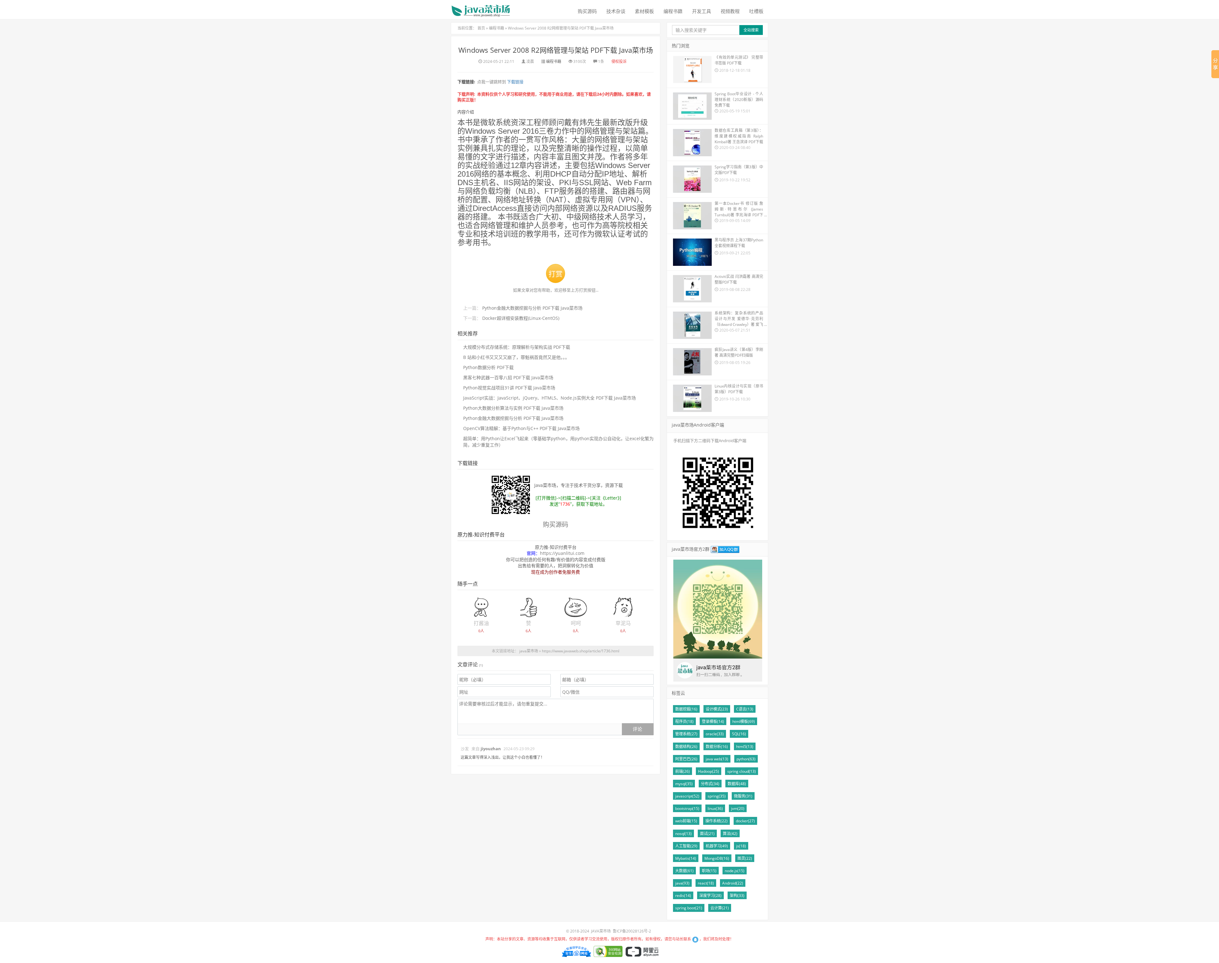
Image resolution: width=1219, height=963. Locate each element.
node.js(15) (734, 870)
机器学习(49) (717, 846)
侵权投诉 (619, 61)
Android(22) (732, 883)
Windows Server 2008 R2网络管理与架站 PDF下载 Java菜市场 (561, 28)
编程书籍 (673, 11)
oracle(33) (715, 734)
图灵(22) (744, 858)
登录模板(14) (713, 721)
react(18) (706, 883)
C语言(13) (744, 709)
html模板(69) (743, 721)
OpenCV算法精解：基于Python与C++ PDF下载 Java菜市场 (521, 428)
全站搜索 (751, 30)
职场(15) (709, 870)
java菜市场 (528, 651)
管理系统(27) (686, 734)
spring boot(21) (688, 908)
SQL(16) (739, 734)
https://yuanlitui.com (562, 553)
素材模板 (644, 11)
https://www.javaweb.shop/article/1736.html (580, 651)
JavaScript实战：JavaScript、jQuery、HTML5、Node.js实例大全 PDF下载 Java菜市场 (549, 398)
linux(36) (715, 808)
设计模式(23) (717, 709)
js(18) (741, 846)
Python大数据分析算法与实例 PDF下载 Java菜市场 (513, 408)
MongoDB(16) (716, 858)
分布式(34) (710, 783)
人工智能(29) (686, 846)
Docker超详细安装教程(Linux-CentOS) (520, 318)
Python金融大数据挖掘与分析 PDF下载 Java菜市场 (532, 308)
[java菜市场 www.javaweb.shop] (480, 8)
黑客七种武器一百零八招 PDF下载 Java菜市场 (508, 377)
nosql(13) (683, 833)
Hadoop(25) (708, 771)
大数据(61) (684, 870)
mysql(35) (684, 783)
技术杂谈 (615, 11)
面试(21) (707, 833)
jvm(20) (737, 808)
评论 (637, 729)
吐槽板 (756, 11)
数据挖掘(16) (686, 709)
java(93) (682, 883)
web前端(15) (686, 821)
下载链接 (514, 81)
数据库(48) (737, 783)
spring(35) (717, 796)
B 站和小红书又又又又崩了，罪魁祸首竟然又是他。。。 (516, 357)
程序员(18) (684, 721)
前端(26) (682, 771)
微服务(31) (743, 796)
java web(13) (717, 759)
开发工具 (701, 11)
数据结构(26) (686, 746)
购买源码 (587, 11)
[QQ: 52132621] (695, 939)
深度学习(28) (710, 895)
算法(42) (730, 833)
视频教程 (730, 11)
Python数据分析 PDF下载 (488, 367)
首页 (481, 28)
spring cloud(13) (741, 771)
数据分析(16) (717, 746)
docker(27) (745, 821)
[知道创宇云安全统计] (575, 950)
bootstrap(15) (687, 808)
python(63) (746, 759)
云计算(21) (719, 908)
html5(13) (744, 746)
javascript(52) (687, 796)
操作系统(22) (716, 821)
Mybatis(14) (685, 858)
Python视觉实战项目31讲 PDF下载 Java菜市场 (509, 388)
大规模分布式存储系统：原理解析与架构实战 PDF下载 (516, 347)
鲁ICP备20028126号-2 (632, 931)
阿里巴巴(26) (686, 759)
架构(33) (737, 895)
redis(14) (683, 895)
